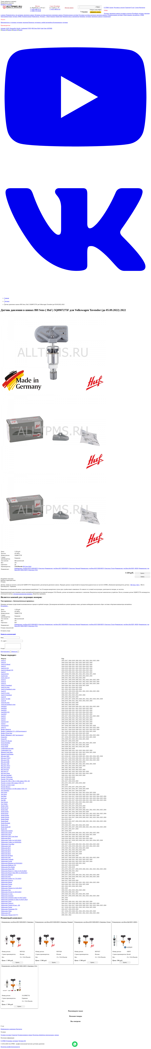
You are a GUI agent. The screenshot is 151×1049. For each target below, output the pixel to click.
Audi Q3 (3, 683)
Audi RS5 (4, 710)
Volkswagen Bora (6, 838)
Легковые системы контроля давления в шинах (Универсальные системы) (57, 15)
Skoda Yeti (4, 829)
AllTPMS (49, 28)
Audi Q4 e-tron (5, 687)
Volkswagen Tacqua (6, 884)
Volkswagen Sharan (6, 882)
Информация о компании (8, 1029)
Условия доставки (6, 1035)
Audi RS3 (4, 706)
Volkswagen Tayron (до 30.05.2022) (11, 892)
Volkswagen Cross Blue (7, 844)
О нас (132, 7)
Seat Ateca (4, 794)
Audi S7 (3, 723)
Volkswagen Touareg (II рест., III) (10, 905)
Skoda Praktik (5, 819)
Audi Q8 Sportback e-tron (8, 704)
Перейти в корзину (6, 4)
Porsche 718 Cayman (7, 779)
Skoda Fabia (4, 809)
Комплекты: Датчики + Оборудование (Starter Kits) (47, 16)
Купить (142, 573)
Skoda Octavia (5, 817)
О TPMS (106, 7)
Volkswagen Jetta (6, 857)
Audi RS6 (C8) (5, 712)
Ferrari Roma (4, 744)
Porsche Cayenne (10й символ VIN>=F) (12, 783)
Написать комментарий (8, 634)
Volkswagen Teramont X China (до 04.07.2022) (14, 899)
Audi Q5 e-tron (5, 693)
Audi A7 (3, 672)
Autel (42, 28)
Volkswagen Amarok (7, 830)
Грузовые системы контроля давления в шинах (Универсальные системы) (101, 15)
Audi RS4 (4, 708)
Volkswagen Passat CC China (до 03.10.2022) (14, 871)
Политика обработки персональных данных (46, 1035)
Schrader (3, 28)
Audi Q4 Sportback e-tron (8, 689)
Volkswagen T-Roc (6, 911)
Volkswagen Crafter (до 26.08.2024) (11, 842)
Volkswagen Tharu (6, 901)
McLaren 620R (5, 762)
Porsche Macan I (5, 786)
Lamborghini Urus (6, 750)
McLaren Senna (5, 773)
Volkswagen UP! (5, 913)
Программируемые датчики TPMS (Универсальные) (16, 16)
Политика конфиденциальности (10, 1047)
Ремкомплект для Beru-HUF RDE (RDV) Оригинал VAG (19, 966)
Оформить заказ (97, 11)
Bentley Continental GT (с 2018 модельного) (14, 731)
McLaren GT (4, 771)
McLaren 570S (5, 760)
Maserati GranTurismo (7, 754)
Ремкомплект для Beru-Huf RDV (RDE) (127, 568)
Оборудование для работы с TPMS (133, 15)
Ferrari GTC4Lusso (6, 741)
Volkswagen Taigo (6, 886)
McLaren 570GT (5, 758)
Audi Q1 (3, 679)
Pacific (18, 28)
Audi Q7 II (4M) (5, 699)
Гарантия (128, 7)
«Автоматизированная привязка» (23, 594)
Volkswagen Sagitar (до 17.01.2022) (11, 878)
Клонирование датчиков (60, 22)
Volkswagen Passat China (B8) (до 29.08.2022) (14, 873)
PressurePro (13, 28)
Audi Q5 (3, 691)
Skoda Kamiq (5, 811)
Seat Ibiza (3, 796)
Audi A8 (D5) (5, 674)
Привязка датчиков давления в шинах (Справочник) (95, 16)
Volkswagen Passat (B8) (7, 869)
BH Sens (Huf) (36, 28)
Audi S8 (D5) (5, 725)
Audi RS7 (4, 714)
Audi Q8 (3, 700)
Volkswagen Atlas (6, 834)
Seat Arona (4, 792)
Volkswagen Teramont (7, 895)
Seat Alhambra (5, 790)
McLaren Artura (5, 767)
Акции (111, 7)
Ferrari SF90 (4, 746)
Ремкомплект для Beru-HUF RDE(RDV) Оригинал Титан (98, 568)
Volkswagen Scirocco (7, 880)
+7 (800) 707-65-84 (35, 11)
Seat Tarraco (4, 802)
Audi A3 (3, 660)
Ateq (45, 28)
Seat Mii (3, 800)
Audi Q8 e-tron (5, 702)
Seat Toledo (4, 804)
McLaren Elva (5, 769)
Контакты (142, 7)
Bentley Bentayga (6, 729)
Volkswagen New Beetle (8, 867)
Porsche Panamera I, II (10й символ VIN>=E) (14, 788)
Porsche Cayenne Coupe (8, 785)
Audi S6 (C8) (4, 721)
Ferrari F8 (3, 739)
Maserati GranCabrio (7, 752)
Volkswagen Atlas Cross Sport (9, 836)
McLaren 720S (5, 764)
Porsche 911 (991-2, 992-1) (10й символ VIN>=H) (15, 781)
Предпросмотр (5, 651)
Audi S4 (3, 718)
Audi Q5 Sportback (6, 695)
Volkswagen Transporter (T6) (9, 909)
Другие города (69, 7)
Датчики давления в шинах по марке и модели (118, 13)
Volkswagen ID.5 (6, 851)
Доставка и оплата (119, 7)
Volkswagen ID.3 (6, 848)
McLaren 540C (5, 756)
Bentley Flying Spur (6, 733)
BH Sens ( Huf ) (135, 585)
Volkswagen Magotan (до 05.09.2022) (11, 863)
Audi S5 (3, 720)
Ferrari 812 (4, 737)
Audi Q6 (3, 697)
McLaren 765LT (5, 765)
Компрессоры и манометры (71, 16)
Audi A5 (3, 666)
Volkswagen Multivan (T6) (8, 865)
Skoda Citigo (4, 806)
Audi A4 (3, 662)
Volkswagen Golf (6, 846)
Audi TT (3, 727)
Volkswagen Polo (6, 876)
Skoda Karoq (4, 813)
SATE (7, 28)
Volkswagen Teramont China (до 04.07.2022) (13, 897)
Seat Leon (4, 798)
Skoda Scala (4, 825)
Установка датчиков (12, 1041)
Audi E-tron (4, 676)
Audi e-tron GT (5, 677)
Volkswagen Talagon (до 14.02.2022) (11, 888)
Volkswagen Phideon (7, 874)
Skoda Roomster (5, 823)
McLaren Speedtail (6, 775)
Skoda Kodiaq (5, 815)
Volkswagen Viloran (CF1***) (9, 915)
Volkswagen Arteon (6, 832)
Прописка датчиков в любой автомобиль (40, 22)
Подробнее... (4, 606)
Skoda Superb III (5, 827)
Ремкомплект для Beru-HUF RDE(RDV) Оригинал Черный (62, 568)
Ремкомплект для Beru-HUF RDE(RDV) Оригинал (30, 568)
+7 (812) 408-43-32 (54, 9)
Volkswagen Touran (6, 907)
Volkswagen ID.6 (6, 853)
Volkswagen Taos (6, 890)
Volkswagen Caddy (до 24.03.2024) (11, 840)
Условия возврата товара (25, 1035)
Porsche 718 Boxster (6, 777)
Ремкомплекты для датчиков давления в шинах (20, 15)
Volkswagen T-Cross (6, 894)
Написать (15, 651)
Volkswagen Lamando (7, 859)
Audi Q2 (3, 681)
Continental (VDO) (26, 28)
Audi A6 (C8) (5, 668)
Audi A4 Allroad (5, 664)
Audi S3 (3, 716)
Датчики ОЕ (22, 1041)
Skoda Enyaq (4, 808)
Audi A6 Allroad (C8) (7, 670)
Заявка (142, 576)
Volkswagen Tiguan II (7, 903)
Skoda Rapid (4, 821)
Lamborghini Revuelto (7, 748)
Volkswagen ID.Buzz (7, 855)
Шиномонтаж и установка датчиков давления (14, 22)
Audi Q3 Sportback (6, 685)
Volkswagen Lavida (6, 861)
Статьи (137, 7)
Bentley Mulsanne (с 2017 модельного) (12, 735)
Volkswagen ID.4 (6, 850)
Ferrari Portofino (5, 742)
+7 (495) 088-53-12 (35, 9)
